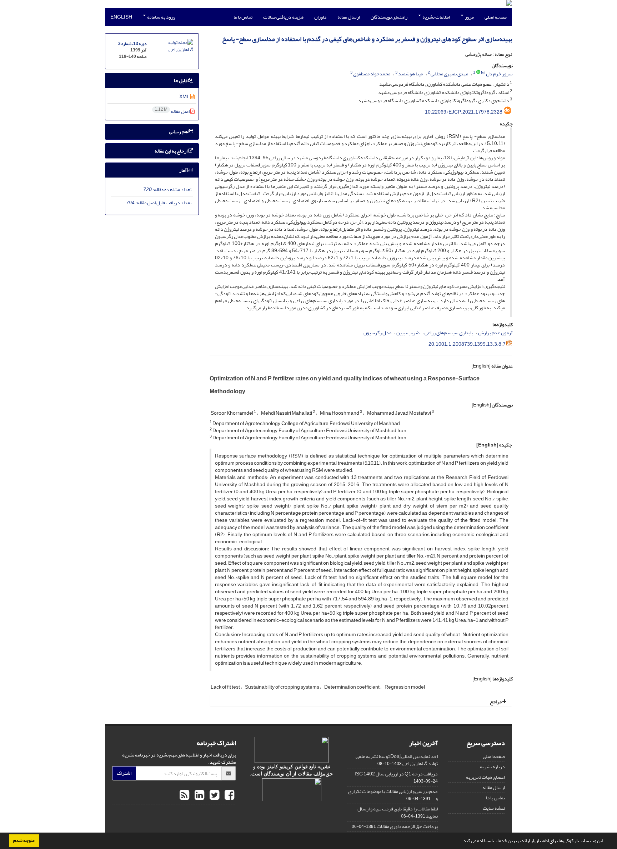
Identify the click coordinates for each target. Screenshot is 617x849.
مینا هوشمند (410, 74)
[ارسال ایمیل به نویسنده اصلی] (483, 72)
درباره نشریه (492, 766)
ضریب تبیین (408, 333)
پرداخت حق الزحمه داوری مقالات (407, 826)
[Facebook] (228, 795)
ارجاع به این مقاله (171, 151)
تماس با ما (243, 17)
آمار (183, 170)
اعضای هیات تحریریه (485, 777)
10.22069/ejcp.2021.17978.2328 (463, 112)
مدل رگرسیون (377, 333)
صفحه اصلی (496, 17)
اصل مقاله (172, 111)
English (121, 17)
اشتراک (124, 773)
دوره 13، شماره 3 (132, 44)
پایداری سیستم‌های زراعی (449, 333)
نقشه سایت (494, 808)
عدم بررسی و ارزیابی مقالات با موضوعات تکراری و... (393, 794)
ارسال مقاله (348, 17)
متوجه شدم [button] (24, 840)
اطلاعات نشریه (436, 17)
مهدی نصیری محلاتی (449, 74)
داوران (320, 17)
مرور (469, 17)
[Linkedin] (198, 795)
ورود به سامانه (160, 17)
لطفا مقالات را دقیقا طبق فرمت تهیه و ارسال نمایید (397, 812)
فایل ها (181, 80)
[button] (460, 841)
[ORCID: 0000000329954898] (478, 72)
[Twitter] (213, 795)
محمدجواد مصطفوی (371, 74)
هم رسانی (179, 131)
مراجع (496, 701)
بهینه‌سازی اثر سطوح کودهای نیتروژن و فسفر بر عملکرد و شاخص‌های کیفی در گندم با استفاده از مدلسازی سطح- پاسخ (367, 39)
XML (184, 96)
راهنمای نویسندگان (389, 17)
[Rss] (184, 795)
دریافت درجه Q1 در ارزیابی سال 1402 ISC (396, 774)
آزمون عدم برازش (495, 333)
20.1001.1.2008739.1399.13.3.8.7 (467, 344)
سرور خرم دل (499, 74)
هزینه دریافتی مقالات (283, 17)
